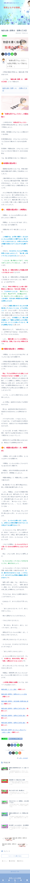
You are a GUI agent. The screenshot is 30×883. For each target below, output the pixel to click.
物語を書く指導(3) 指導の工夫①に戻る (13, 708)
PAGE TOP (15, 871)
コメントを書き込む (15, 856)
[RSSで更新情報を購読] (19, 753)
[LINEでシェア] (12, 54)
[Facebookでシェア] (5, 54)
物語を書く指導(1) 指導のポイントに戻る (14, 694)
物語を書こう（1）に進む (9, 689)
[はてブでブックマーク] (9, 54)
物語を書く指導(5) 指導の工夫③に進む (13, 715)
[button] (15, 54)
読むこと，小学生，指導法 (16, 738)
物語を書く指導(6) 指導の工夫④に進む (13, 722)
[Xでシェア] (2, 54)
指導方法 (5, 738)
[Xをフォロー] (13, 753)
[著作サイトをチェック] (10, 753)
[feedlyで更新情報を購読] (16, 753)
